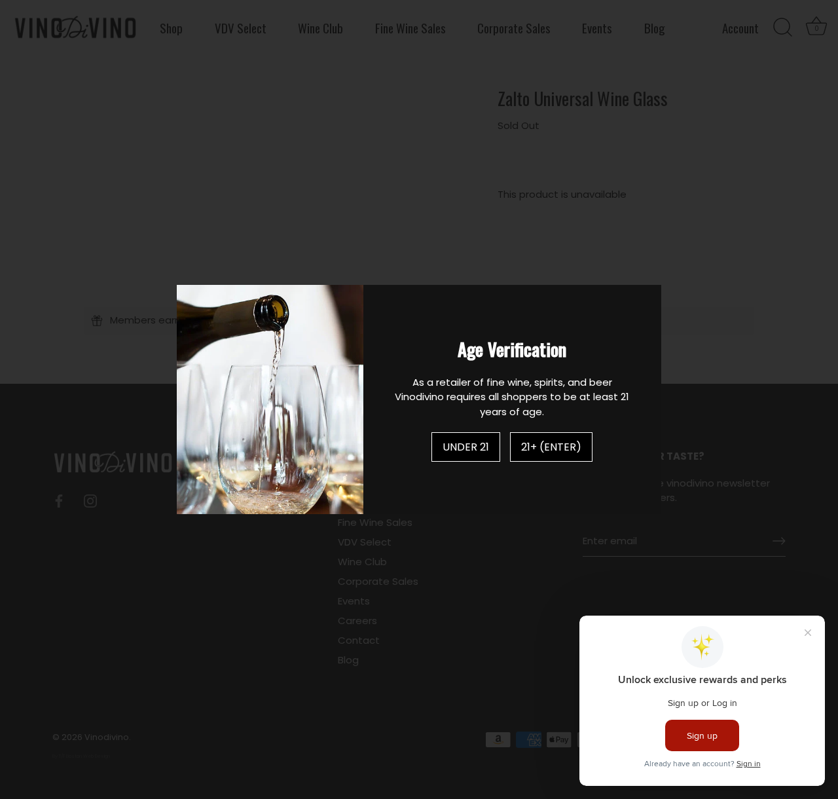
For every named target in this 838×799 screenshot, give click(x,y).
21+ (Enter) (551, 447)
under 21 (466, 447)
